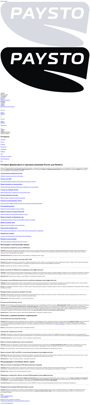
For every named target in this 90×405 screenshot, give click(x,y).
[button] (45, 137)
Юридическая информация (7, 400)
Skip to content (4, 1)
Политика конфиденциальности (22, 400)
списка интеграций (59, 323)
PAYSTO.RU (10, 403)
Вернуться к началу (5, 132)
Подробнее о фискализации (82, 335)
